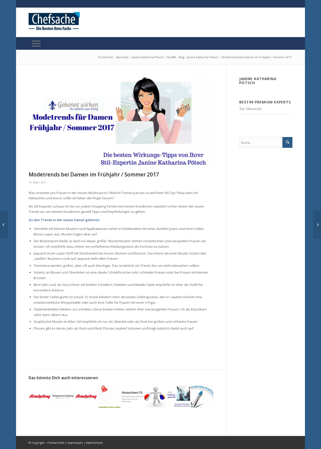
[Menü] (36, 43)
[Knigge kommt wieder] (63, 396)
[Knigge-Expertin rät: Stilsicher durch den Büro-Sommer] (86, 396)
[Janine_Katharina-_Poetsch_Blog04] (121, 123)
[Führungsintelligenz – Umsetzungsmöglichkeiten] (317, 224)
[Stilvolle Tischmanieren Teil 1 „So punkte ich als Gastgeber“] (132, 396)
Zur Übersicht (250, 108)
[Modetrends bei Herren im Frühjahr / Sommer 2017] (179, 396)
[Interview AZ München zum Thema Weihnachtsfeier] (40, 396)
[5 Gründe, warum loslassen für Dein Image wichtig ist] (109, 396)
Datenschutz (94, 442)
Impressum (75, 442)
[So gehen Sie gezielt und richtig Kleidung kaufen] (155, 396)
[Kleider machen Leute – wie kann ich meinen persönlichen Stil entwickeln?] (202, 396)
